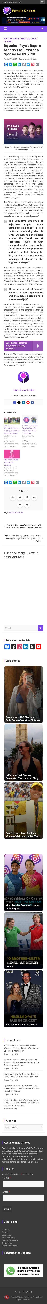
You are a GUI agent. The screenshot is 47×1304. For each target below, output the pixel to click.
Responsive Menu (42, 2)
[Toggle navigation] (5, 29)
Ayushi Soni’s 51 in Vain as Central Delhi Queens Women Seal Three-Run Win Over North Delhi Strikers (21, 1088)
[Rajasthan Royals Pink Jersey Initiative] (12, 454)
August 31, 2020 (10, 59)
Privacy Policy (8, 1237)
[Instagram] (14, 402)
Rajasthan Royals (16, 512)
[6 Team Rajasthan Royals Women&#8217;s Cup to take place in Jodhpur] (30, 419)
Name (7, 1178)
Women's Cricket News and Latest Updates (21, 40)
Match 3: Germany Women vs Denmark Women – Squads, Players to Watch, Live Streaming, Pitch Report (21, 1062)
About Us (6, 1229)
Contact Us (7, 1243)
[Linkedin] (23, 402)
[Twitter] (19, 402)
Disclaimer (7, 1235)
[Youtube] (28, 402)
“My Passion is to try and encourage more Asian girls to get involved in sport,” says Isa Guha (22, 538)
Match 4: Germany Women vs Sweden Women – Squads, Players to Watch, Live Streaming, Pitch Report (21, 1048)
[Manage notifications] (7, 1297)
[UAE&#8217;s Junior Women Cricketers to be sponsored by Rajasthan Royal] (12, 419)
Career (5, 1232)
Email (6, 1192)
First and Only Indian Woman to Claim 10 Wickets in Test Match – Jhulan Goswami (24, 526)
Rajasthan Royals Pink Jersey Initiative (11, 462)
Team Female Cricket (27, 59)
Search (40, 628)
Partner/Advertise (10, 1240)
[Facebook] (32, 402)
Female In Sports (10, 1246)
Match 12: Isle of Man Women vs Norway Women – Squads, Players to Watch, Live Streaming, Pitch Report (21, 1103)
